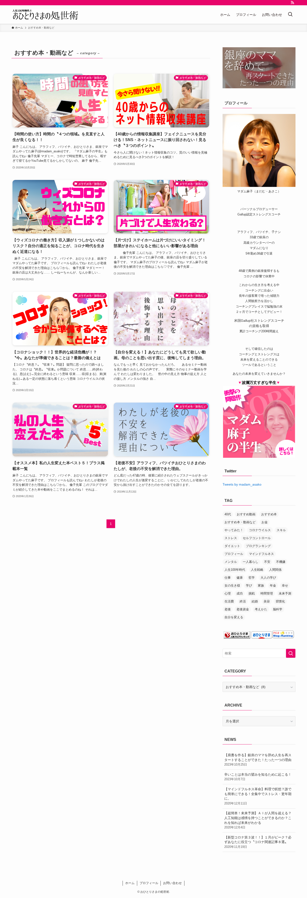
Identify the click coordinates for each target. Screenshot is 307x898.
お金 (264, 522)
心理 (227, 593)
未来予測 (285, 593)
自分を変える (233, 617)
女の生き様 (232, 585)
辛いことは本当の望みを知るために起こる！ (257, 777)
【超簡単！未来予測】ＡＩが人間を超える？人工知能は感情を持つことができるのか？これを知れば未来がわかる (257, 820)
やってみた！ (233, 530)
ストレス (230, 538)
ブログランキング (258, 546)
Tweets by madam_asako (242, 484)
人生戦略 (257, 569)
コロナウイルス (260, 530)
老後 (227, 609)
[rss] (292, 2)
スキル (281, 530)
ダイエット (232, 546)
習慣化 (280, 601)
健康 (239, 577)
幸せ (285, 585)
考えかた (261, 609)
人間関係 (275, 569)
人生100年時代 (234, 569)
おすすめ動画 (246, 514)
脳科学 (277, 609)
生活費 (229, 601)
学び (249, 585)
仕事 (227, 577)
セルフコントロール (257, 538)
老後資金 (242, 609)
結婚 (255, 601)
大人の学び (268, 577)
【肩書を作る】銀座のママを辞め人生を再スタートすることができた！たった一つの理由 (257, 759)
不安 (267, 562)
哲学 (251, 577)
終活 (243, 601)
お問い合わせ (172, 883)
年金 (273, 585)
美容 (267, 601)
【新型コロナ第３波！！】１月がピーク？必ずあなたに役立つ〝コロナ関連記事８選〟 (257, 842)
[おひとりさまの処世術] (45, 14)
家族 (261, 585)
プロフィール (233, 554)
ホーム (130, 883)
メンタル (230, 562)
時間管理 (266, 593)
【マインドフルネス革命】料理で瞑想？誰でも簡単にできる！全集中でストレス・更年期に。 (257, 796)
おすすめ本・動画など (240, 522)
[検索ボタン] (290, 14)
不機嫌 (280, 562)
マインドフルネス (261, 554)
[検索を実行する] (290, 653)
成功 (239, 593)
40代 (227, 514)
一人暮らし (250, 562)
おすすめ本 (269, 514)
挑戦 (251, 593)
